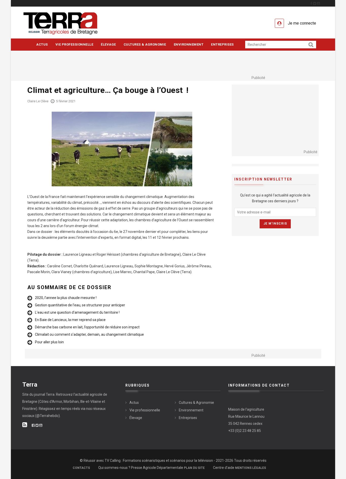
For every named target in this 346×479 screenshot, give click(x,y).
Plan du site (194, 468)
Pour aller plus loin (49, 342)
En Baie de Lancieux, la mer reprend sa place (70, 320)
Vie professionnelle (74, 44)
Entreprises (222, 44)
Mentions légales (250, 468)
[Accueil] (68, 23)
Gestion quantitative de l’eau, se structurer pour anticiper (80, 305)
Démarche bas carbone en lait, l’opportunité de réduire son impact (87, 327)
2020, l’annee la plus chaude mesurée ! (66, 298)
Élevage (108, 44)
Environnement (189, 44)
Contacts (81, 468)
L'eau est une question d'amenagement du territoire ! (77, 312)
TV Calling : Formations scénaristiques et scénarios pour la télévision (159, 460)
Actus (42, 44)
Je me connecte (302, 23)
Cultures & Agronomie (145, 44)
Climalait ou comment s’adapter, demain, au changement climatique (89, 334)
